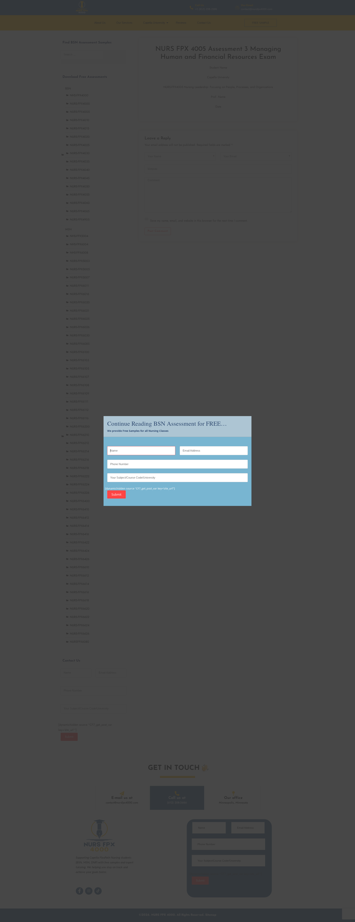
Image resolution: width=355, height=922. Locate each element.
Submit (116, 494)
